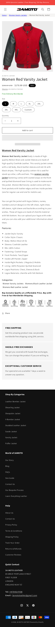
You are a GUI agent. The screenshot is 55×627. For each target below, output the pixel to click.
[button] (27, 138)
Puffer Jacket (11, 443)
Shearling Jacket (12, 407)
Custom (28, 110)
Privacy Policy (11, 525)
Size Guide (9, 478)
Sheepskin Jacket (12, 413)
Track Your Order (12, 543)
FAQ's (7, 472)
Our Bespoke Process (14, 490)
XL (30, 104)
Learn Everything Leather (16, 496)
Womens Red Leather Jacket (15, 287)
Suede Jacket (11, 431)
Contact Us (10, 484)
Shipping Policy (12, 537)
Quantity (5, 115)
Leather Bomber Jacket (15, 401)
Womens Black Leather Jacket (38, 283)
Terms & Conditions (13, 531)
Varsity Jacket (11, 437)
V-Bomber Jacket (12, 419)
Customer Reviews (13, 555)
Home (4, 15)
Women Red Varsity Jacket (39, 15)
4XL (16, 110)
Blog (7, 466)
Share (7, 313)
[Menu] (5, 9)
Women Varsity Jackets (18, 15)
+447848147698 (15, 592)
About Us (9, 513)
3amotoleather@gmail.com (24, 595)
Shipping (5, 89)
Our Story (9, 460)
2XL (39, 104)
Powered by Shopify (37, 622)
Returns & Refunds (13, 549)
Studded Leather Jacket (15, 425)
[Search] (43, 9)
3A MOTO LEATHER (23, 622)
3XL (6, 110)
